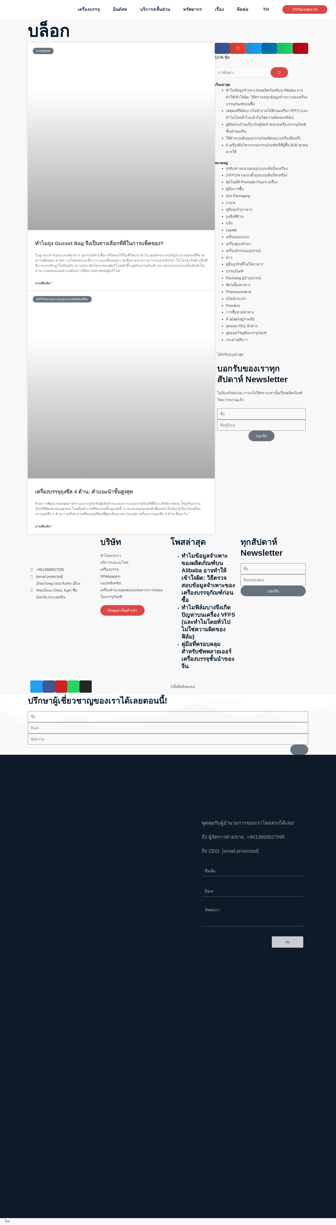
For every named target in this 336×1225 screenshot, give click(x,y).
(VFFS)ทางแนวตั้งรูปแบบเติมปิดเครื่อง (256, 175)
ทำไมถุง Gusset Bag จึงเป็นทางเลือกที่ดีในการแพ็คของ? (99, 243)
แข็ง (229, 223)
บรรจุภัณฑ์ (234, 271)
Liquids (231, 230)
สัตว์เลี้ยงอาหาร (238, 285)
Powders (233, 305)
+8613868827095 (266, 837)
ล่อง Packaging (238, 196)
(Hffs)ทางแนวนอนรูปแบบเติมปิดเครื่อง (257, 168)
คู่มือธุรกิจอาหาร (239, 209)
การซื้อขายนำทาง (240, 312)
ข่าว (229, 257)
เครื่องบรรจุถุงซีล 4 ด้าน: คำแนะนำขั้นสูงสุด (84, 491)
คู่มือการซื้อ (235, 189)
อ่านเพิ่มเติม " (44, 283)
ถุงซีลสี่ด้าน (235, 216)
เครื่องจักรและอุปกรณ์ (243, 251)
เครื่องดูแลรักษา (238, 244)
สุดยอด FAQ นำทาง (241, 326)
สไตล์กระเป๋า (236, 299)
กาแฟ (230, 203)
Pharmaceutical (238, 292)
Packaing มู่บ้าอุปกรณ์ (243, 278)
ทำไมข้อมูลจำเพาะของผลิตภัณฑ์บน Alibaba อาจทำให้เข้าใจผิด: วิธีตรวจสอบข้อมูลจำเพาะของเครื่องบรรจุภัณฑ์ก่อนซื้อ (266, 97)
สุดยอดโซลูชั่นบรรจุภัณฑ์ (246, 333)
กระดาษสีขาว (236, 340)
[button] (102, 9)
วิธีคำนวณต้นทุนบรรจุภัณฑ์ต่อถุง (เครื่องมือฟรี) (263, 138)
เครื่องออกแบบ (237, 237)
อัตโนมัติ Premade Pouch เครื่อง (251, 182)
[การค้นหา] (279, 72)
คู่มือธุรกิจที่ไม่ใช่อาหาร (244, 264)
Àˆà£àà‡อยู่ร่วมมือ (240, 319)
